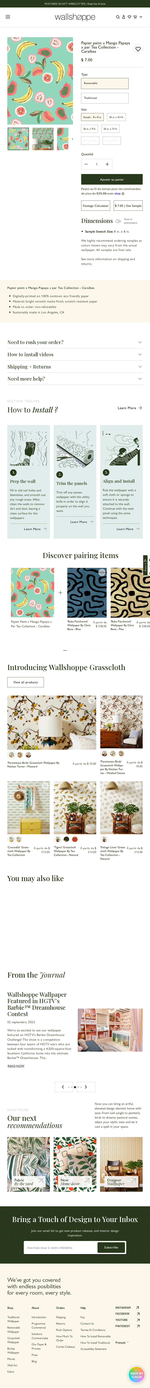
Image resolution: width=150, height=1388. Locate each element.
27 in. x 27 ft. (112, 140)
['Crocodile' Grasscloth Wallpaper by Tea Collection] (11, 839)
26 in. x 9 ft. (89, 128)
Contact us (87, 1323)
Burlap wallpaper (13, 1350)
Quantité (87, 154)
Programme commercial (39, 1325)
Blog (34, 1361)
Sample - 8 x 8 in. (92, 117)
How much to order (64, 1338)
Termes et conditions (92, 1330)
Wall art (12, 1365)
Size (84, 109)
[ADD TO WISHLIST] (138, 48)
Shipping (61, 1317)
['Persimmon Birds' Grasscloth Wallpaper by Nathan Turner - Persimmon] (20, 755)
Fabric (10, 1371)
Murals (11, 1359)
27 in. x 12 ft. (90, 140)
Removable (90, 83)
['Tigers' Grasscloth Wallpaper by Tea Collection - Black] (66, 839)
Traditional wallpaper (13, 1319)
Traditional (90, 98)
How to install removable (95, 1336)
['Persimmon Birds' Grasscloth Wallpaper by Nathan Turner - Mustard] (11, 755)
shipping (123, 258)
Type (84, 74)
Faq (82, 1317)
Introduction (39, 1317)
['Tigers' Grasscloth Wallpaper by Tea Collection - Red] (75, 839)
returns (86, 263)
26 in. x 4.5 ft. (116, 117)
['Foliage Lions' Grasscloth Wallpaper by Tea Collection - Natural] (104, 839)
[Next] (86, 1087)
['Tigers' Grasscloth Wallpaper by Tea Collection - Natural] (58, 839)
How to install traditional (95, 1342)
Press (35, 1355)
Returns (60, 1323)
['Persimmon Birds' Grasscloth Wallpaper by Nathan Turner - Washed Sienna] (28, 755)
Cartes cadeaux (65, 1346)
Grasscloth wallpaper (13, 1340)
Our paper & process (39, 1346)
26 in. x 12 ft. (110, 128)
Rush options (64, 1330)
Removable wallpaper (13, 1329)
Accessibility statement (93, 1349)
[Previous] (64, 1087)
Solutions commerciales (40, 1336)
